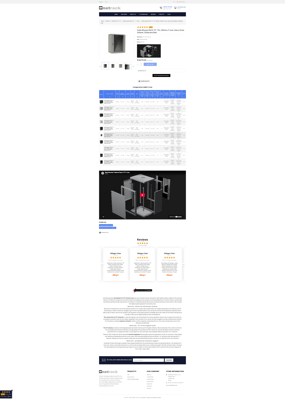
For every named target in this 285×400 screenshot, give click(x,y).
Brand (138, 42)
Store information (175, 371)
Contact (161, 14)
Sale (128, 374)
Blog (169, 14)
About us (133, 14)
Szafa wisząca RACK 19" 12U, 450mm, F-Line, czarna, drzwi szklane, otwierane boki (109, 102)
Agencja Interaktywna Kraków (154, 397)
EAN (138, 39)
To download (143, 14)
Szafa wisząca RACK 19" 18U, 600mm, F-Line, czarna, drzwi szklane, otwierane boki (109, 162)
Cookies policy (150, 379)
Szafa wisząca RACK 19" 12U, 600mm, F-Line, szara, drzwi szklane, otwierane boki (109, 122)
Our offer (124, 14)
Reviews (153, 14)
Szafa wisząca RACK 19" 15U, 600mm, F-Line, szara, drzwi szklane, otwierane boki (109, 149)
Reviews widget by (4, 396)
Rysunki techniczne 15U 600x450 (107, 228)
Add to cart (150, 64)
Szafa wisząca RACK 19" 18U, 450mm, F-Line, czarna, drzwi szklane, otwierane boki (109, 155)
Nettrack (113, 300)
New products (130, 377)
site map (149, 388)
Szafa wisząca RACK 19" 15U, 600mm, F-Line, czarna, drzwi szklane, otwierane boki (109, 142)
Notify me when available (161, 75)
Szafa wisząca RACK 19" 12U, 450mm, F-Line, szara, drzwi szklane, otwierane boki (109, 108)
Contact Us (149, 386)
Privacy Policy (150, 381)
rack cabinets (108, 336)
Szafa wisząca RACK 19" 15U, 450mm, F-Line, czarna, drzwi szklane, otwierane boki (109, 129)
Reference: (139, 37)
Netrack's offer (107, 334)
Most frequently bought (133, 379)
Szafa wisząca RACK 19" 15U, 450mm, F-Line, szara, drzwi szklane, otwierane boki (109, 135)
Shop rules (149, 384)
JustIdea (144, 397)
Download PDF (144, 81)
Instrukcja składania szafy (106, 225)
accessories (123, 336)
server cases (130, 336)
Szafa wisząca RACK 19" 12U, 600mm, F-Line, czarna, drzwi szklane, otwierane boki (109, 115)
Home (116, 14)
